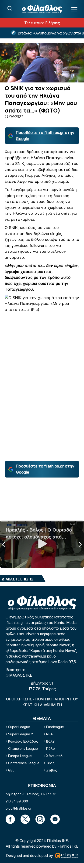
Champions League (23, 748)
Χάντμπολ (54, 756)
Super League (19, 727)
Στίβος (51, 770)
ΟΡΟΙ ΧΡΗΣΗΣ (19, 699)
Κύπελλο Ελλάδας (23, 741)
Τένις (50, 763)
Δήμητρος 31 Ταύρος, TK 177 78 (31, 794)
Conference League (23, 763)
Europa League (20, 756)
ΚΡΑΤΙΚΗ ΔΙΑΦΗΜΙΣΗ (42, 705)
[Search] (9, 8)
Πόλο (50, 748)
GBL (11, 770)
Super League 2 (20, 734)
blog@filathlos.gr (19, 808)
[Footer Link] (10, 819)
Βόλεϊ (50, 741)
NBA (49, 734)
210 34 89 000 (17, 801)
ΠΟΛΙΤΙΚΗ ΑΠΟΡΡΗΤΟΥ (56, 699)
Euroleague (55, 727)
